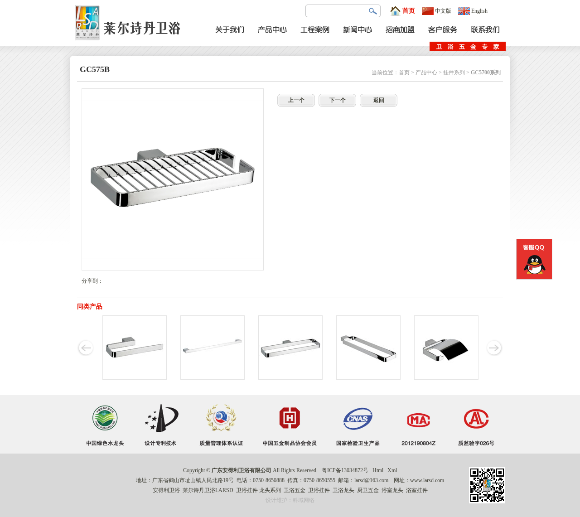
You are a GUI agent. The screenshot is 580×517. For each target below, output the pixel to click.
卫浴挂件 (247, 490)
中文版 (443, 11)
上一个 (296, 100)
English (479, 11)
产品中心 (426, 72)
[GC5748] (290, 378)
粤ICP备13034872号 (345, 470)
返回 (378, 100)
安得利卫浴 (166, 490)
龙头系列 (270, 490)
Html (377, 470)
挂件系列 (454, 72)
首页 (408, 10)
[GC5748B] (368, 378)
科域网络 (303, 500)
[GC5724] (212, 378)
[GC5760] (134, 378)
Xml (392, 470)
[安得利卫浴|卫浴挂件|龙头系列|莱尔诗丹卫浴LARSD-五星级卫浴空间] (130, 44)
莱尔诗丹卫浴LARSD (208, 490)
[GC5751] (446, 378)
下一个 (337, 100)
